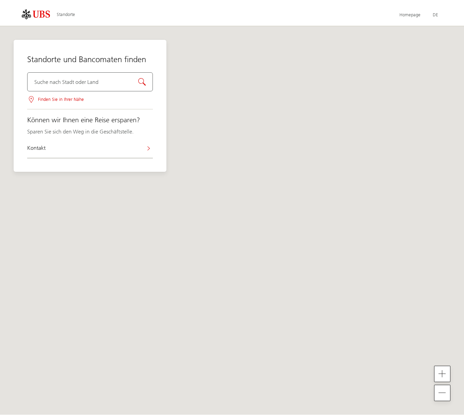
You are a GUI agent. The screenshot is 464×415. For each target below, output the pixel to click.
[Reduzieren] (442, 393)
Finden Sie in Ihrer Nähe (61, 99)
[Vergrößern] (442, 374)
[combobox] (90, 81)
